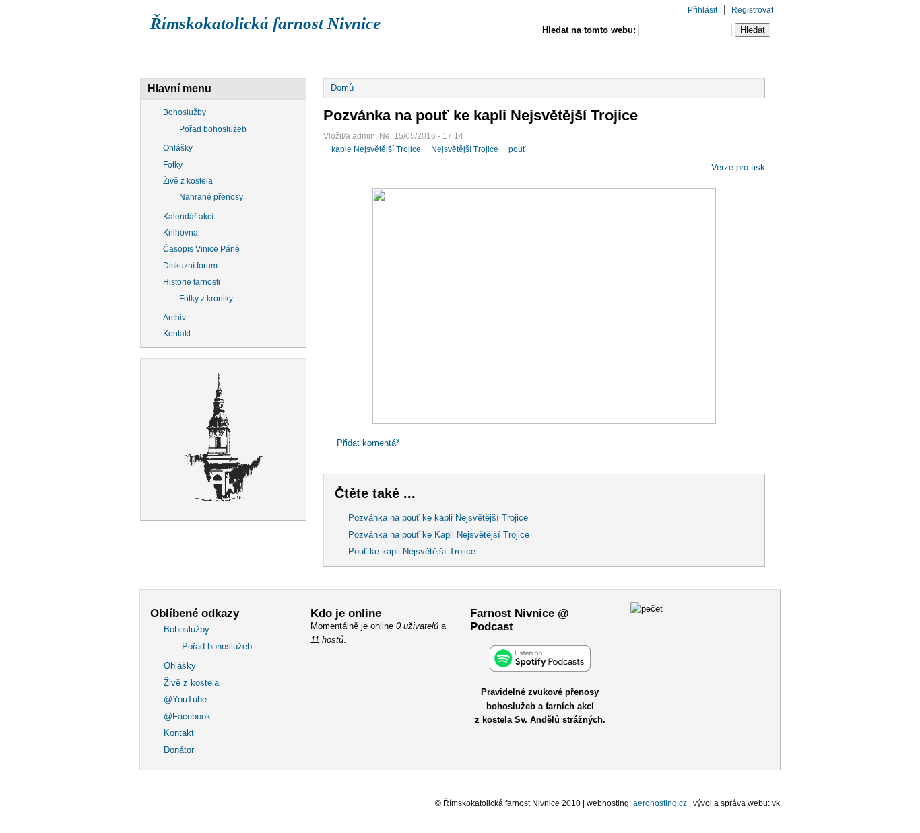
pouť (517, 149)
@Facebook (554, 56)
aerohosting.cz (660, 803)
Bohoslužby (188, 56)
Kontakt (640, 56)
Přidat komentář (368, 443)
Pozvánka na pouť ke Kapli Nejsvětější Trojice (438, 535)
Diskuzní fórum (190, 265)
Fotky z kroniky (206, 298)
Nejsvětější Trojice (464, 149)
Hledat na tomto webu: (590, 30)
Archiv (174, 317)
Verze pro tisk (738, 167)
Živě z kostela (367, 56)
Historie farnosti (191, 282)
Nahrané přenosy (211, 197)
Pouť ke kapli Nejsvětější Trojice (411, 551)
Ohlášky (276, 56)
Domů (342, 88)
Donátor (720, 56)
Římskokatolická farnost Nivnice (265, 23)
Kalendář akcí (188, 216)
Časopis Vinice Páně (201, 249)
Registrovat (752, 10)
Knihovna (180, 233)
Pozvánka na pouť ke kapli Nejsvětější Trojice (438, 518)
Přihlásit (702, 10)
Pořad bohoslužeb (213, 129)
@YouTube (464, 56)
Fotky (173, 165)
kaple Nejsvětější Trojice (376, 149)
